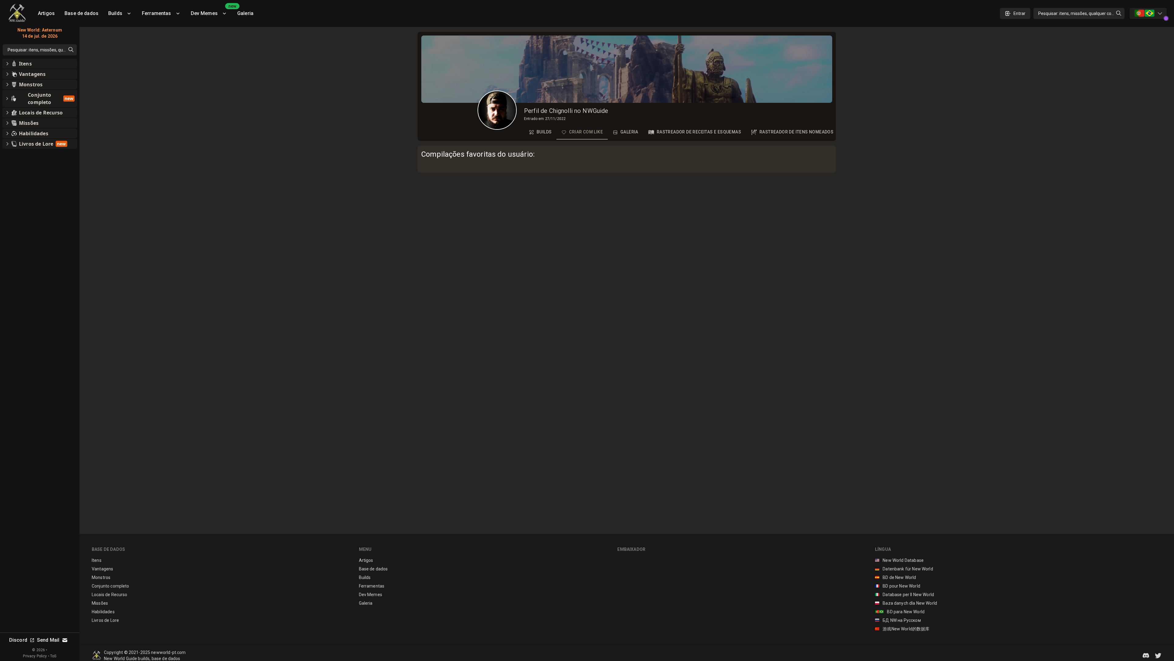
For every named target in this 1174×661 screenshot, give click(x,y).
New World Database (899, 560)
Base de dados (81, 13)
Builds (115, 13)
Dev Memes (211, 11)
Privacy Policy (35, 656)
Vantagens (102, 568)
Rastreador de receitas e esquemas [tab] (699, 131)
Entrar (1019, 13)
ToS (53, 656)
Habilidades (103, 611)
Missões (100, 603)
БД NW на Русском (898, 620)
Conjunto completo (110, 586)
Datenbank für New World (904, 568)
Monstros (101, 577)
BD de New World (895, 577)
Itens (97, 560)
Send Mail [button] (48, 640)
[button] (1146, 655)
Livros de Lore (105, 620)
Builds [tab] (544, 131)
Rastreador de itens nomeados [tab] (796, 131)
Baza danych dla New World (906, 603)
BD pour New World (897, 586)
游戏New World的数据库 (902, 628)
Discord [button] (18, 640)
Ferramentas (156, 13)
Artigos (46, 13)
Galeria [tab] (629, 131)
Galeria (245, 13)
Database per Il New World (904, 594)
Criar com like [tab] (586, 131)
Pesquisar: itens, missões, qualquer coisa (1077, 13)
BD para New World (900, 611)
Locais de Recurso (109, 594)
